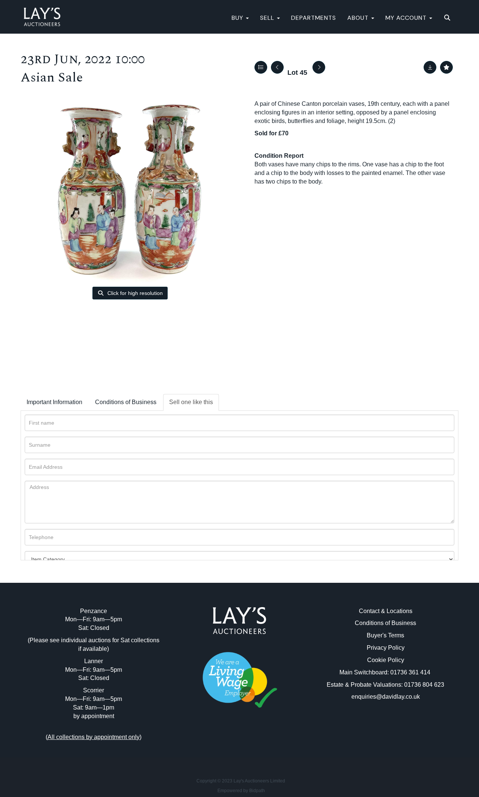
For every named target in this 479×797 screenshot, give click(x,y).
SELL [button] (268, 18)
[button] (448, 17)
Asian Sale (52, 77)
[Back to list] (260, 67)
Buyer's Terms (385, 635)
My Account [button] (406, 18)
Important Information (54, 402)
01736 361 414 (411, 672)
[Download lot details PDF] (430, 67)
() (93, 737)
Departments (313, 18)
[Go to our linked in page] (239, 741)
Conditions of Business (125, 402)
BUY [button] (238, 18)
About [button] (358, 18)
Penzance (93, 611)
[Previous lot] (277, 67)
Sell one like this (191, 402)
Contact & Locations (385, 611)
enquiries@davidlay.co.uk (385, 696)
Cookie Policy (385, 660)
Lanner (93, 661)
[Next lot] (318, 67)
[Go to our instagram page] (255, 741)
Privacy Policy (386, 647)
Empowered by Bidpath (241, 790)
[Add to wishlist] (446, 67)
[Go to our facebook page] (224, 741)
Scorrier (93, 690)
